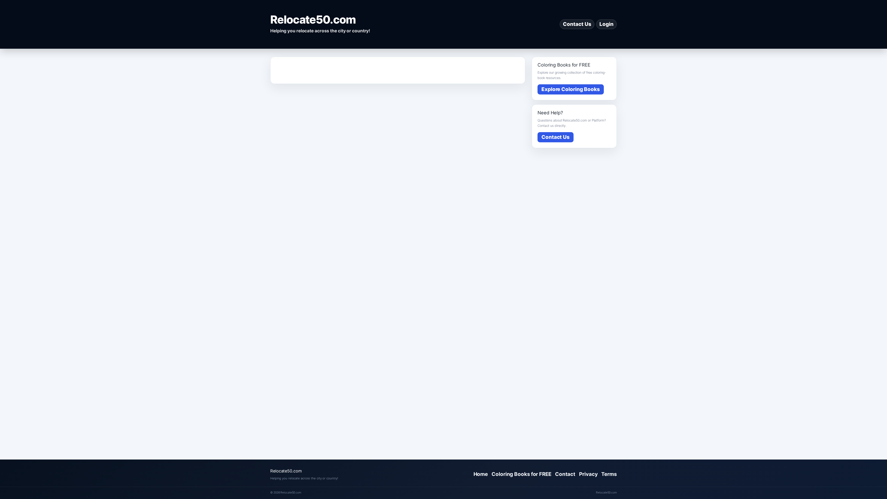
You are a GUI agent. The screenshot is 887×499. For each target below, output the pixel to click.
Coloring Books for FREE (521, 474)
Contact (565, 474)
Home (481, 474)
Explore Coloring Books (570, 89)
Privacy (588, 474)
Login (606, 24)
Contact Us (577, 24)
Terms (609, 474)
